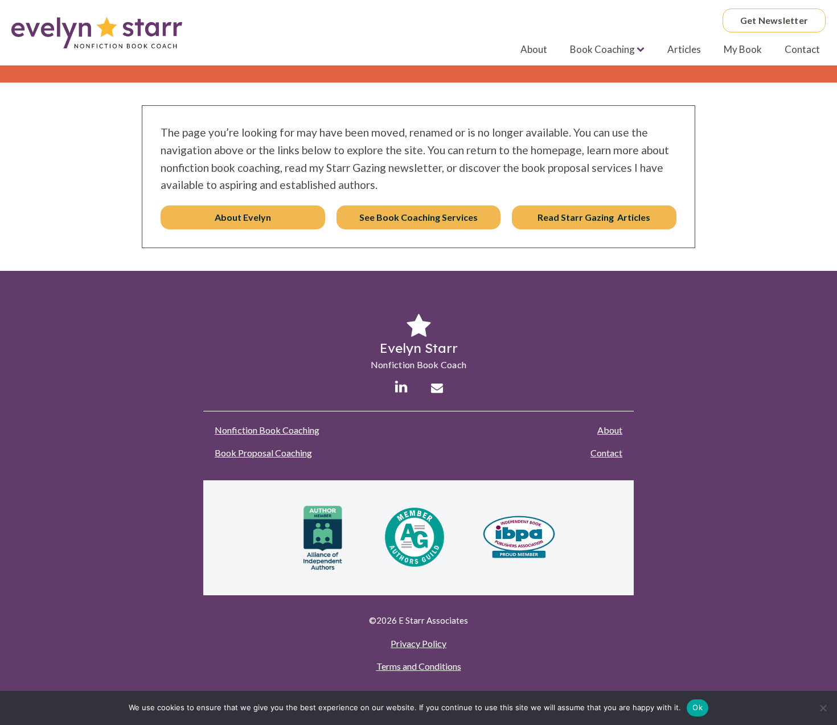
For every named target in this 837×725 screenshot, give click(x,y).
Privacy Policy (418, 643)
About (533, 49)
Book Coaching (602, 49)
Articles (684, 49)
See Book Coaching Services (418, 217)
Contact (802, 49)
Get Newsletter (774, 20)
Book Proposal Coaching (263, 452)
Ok (697, 707)
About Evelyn (243, 217)
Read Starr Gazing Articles (594, 217)
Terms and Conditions (418, 666)
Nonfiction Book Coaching (267, 430)
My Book (743, 49)
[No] (822, 708)
